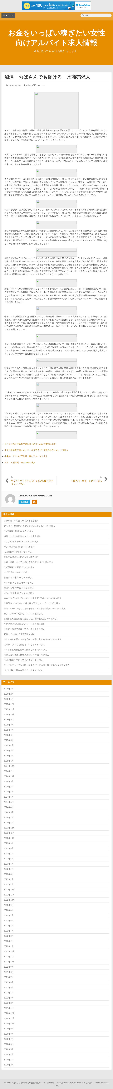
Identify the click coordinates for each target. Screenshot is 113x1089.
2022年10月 (9, 900)
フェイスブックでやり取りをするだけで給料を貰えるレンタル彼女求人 (37, 665)
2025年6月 (9, 735)
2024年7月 (9, 792)
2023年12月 (9, 828)
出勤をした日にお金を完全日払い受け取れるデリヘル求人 (30, 619)
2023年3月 (9, 874)
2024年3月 (9, 812)
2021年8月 (9, 972)
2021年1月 (9, 1008)
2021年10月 (9, 962)
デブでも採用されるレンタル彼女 (19, 546)
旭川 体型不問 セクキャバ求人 (19, 462)
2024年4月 (9, 807)
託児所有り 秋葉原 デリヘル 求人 (19, 567)
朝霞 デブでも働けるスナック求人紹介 (22, 536)
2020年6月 (9, 1044)
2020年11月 (9, 1018)
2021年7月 (9, 977)
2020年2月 (9, 1065)
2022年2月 (9, 941)
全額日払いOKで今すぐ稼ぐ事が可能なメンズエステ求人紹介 (32, 603)
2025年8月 (9, 725)
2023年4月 (9, 869)
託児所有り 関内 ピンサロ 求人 (18, 552)
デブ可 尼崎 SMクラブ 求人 (16, 572)
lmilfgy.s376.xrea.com (35, 85)
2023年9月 (9, 843)
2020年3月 (9, 1059)
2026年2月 (9, 694)
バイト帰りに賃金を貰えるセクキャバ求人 (23, 670)
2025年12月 (9, 704)
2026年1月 (9, 699)
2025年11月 (9, 709)
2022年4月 (9, 931)
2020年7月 (9, 1039)
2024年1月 (9, 822)
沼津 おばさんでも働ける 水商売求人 (47, 77)
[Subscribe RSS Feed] (34, 502)
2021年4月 (9, 992)
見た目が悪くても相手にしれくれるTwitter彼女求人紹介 (30, 444)
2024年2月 (9, 817)
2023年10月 (9, 838)
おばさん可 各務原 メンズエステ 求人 (21, 541)
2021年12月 (9, 951)
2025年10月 (9, 714)
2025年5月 (9, 740)
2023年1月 (9, 884)
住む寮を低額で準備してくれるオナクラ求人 (24, 629)
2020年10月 (9, 1023)
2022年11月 (9, 895)
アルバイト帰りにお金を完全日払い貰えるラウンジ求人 (29, 526)
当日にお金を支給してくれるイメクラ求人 (23, 660)
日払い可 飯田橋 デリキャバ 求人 (19, 593)
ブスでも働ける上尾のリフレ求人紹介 (21, 557)
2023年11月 (9, 833)
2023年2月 (9, 879)
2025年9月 (9, 719)
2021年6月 (9, 982)
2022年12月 (9, 889)
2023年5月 (9, 864)
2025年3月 (9, 750)
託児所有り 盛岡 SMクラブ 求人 (18, 531)
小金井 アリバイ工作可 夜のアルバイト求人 (26, 456)
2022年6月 (9, 920)
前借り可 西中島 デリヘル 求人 (18, 577)
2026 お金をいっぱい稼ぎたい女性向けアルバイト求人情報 (29, 1083)
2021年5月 (9, 987)
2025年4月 (9, 745)
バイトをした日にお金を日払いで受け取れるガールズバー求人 (32, 639)
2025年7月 (9, 730)
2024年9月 (9, 781)
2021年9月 (9, 967)
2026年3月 (9, 688)
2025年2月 (9, 755)
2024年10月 (9, 776)
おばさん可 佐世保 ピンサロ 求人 (19, 588)
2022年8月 (9, 910)
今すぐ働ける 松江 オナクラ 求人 (19, 583)
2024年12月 (9, 766)
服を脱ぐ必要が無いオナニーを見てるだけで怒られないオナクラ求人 (36, 450)
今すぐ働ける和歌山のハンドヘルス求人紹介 (24, 624)
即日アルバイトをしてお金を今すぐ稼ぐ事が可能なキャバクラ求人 (34, 608)
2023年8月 (9, 848)
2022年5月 (9, 925)
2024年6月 (9, 797)
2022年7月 (9, 915)
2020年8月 (9, 1034)
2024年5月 (9, 802)
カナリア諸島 (87, 1083)
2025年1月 (9, 761)
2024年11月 (9, 771)
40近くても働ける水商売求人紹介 (19, 634)
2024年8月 (9, 786)
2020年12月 (9, 1013)
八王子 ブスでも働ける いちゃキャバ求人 (24, 644)
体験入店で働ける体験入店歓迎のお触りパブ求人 (26, 655)
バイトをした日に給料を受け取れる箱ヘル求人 (25, 649)
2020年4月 (9, 1054)
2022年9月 (9, 905)
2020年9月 (9, 1028)
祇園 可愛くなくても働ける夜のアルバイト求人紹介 (28, 562)
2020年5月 (9, 1049)
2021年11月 (9, 956)
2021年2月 (9, 1003)
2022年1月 (9, 946)
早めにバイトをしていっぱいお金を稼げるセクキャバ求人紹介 (32, 598)
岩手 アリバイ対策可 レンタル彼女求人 (23, 613)
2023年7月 (9, 853)
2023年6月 (9, 858)
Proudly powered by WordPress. (68, 1083)
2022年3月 (9, 936)
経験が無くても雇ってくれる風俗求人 (21, 521)
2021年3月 (9, 998)
